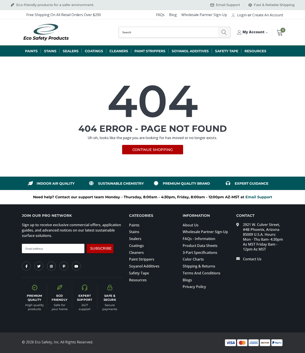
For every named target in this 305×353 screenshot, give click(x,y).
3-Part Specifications (200, 252)
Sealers (71, 51)
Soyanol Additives (190, 51)
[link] (26, 266)
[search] (224, 32)
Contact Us (252, 259)
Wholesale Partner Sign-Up (204, 14)
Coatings (94, 51)
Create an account (267, 15)
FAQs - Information (199, 238)
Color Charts (193, 259)
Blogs (187, 280)
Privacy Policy (194, 286)
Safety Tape (226, 51)
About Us (190, 225)
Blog (173, 14)
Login (242, 15)
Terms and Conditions (201, 273)
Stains (50, 51)
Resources (255, 51)
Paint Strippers (149, 51)
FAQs (160, 14)
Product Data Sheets (200, 245)
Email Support (258, 197)
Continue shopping (152, 150)
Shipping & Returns (199, 266)
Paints (31, 51)
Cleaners (118, 51)
